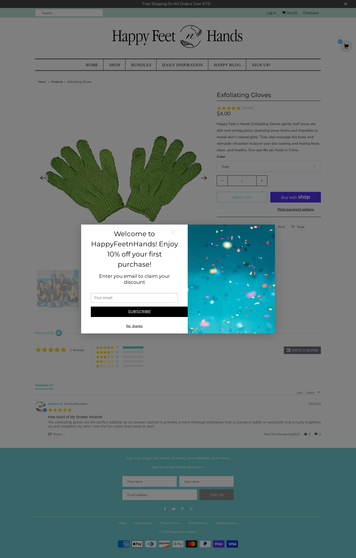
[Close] (173, 232)
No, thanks (134, 326)
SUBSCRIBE (139, 312)
